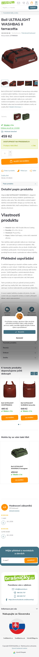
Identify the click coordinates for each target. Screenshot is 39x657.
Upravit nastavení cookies (19, 648)
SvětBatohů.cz (8, 638)
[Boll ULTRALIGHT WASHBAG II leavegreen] (26, 117)
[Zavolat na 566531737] (23, 3)
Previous (32, 373)
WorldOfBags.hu (32, 638)
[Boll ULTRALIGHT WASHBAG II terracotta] (17, 117)
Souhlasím (20, 332)
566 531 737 (21, 593)
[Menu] (36, 2)
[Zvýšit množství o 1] (10, 152)
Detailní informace (15, 107)
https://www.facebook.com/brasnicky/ (21, 600)
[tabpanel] (10, 399)
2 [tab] (20, 424)
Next (36, 373)
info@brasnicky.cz (21, 589)
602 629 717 (21, 596)
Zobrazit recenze (14, 511)
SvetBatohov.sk (20, 638)
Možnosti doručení (10, 132)
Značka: (5, 176)
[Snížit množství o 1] (10, 154)
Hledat (33, 8)
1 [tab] (18, 424)
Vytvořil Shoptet (21, 652)
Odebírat (31, 560)
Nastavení (19, 338)
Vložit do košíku (21, 161)
